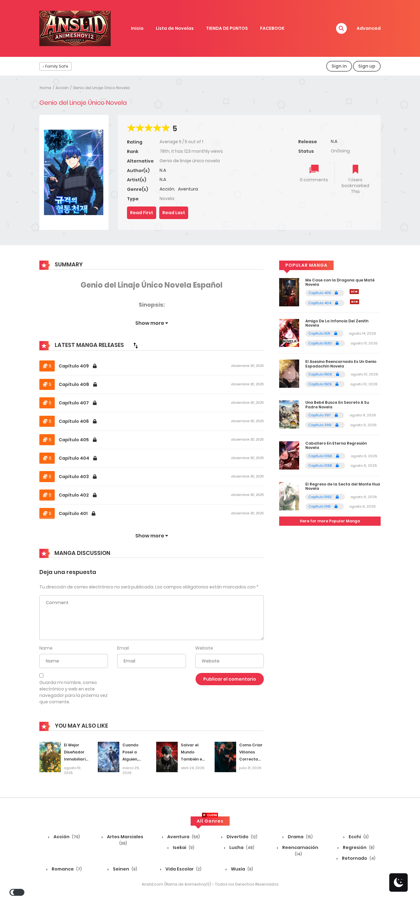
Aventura (188, 189)
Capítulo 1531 (319, 333)
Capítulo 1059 (320, 456)
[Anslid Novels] (75, 28)
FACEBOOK (272, 28)
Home (45, 87)
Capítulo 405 (74, 440)
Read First (141, 213)
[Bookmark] (355, 169)
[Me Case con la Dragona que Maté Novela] (289, 292)
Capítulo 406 (74, 421)
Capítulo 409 (74, 366)
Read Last (173, 213)
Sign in (339, 66)
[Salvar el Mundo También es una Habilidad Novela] (167, 757)
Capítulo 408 (74, 384)
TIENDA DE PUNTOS (227, 28)
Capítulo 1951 (319, 506)
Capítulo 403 (74, 477)
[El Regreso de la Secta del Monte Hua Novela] (289, 496)
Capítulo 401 (74, 513)
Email (123, 648)
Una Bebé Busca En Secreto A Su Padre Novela (337, 404)
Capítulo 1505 (320, 384)
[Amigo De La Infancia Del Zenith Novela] (289, 332)
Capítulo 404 (74, 458)
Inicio (137, 28)
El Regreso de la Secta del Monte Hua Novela (342, 486)
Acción (62, 87)
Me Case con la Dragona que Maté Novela (339, 282)
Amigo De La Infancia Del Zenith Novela (336, 323)
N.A (163, 170)
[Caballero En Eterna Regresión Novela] (289, 455)
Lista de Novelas (175, 28)
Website (204, 648)
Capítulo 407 (74, 403)
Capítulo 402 (74, 495)
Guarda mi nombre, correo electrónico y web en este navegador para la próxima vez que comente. (73, 692)
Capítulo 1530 (320, 343)
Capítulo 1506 (320, 374)
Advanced (369, 28)
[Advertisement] (210, 861)
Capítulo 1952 (320, 496)
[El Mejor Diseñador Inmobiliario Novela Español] (50, 757)
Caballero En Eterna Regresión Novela (336, 445)
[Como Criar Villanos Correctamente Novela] (225, 757)
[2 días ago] (354, 291)
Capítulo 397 (320, 415)
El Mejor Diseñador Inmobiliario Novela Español (76, 759)
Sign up (366, 66)
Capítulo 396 (320, 425)
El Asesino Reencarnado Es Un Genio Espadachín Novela (340, 363)
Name (46, 648)
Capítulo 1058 (320, 465)
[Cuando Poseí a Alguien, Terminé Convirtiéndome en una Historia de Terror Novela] (108, 757)
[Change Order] (135, 345)
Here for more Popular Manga (330, 521)
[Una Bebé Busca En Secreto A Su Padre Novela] (289, 414)
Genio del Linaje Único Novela (101, 87)
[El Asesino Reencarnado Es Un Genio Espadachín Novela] (289, 373)
